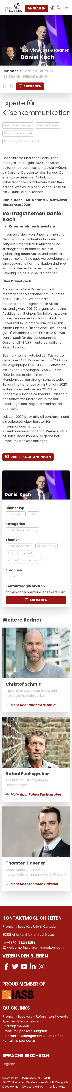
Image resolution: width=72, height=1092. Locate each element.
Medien (30, 71)
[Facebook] (6, 966)
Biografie (12, 71)
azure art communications (45, 1087)
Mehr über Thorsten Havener (34, 884)
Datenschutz (31, 1078)
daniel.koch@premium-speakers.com (35, 592)
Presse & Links (35, 76)
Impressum (10, 1078)
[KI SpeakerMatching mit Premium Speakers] (52, 8)
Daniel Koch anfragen (30, 457)
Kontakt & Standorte (18, 1040)
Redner (33, 514)
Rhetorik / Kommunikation (22, 141)
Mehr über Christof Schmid (33, 705)
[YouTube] (24, 966)
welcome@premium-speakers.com (35, 947)
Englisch (8, 1064)
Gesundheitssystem (18, 125)
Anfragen (37, 8)
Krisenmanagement (18, 133)
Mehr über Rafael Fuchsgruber (36, 794)
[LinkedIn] (33, 966)
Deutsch (12, 576)
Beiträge (12, 76)
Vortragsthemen (15, 1026)
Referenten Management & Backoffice (32, 1036)
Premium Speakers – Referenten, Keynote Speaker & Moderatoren (35, 1019)
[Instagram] (42, 966)
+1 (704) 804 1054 (21, 942)
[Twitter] (15, 966)
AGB (47, 1078)
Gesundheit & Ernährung (22, 530)
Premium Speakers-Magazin (24, 1031)
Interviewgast (15, 514)
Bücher (47, 71)
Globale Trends (47, 125)
